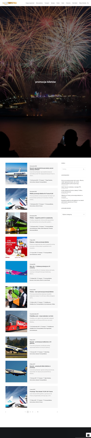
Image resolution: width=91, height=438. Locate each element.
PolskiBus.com (33, 304)
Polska (58, 3)
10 (37, 411)
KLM (37, 205)
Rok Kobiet (74, 3)
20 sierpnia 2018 (34, 226)
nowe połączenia (44, 228)
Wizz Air (42, 280)
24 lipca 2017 (34, 378)
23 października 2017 (35, 326)
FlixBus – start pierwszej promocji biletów (42, 291)
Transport (47, 3)
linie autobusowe (33, 228)
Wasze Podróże (82, 3)
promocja (51, 228)
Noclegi (53, 3)
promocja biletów (43, 182)
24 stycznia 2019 (34, 180)
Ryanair (37, 182)
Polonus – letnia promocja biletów (39, 242)
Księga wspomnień (30, 3)
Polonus (39, 254)
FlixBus (39, 228)
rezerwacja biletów (34, 230)
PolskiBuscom (47, 302)
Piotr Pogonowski (47, 328)
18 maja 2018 (33, 278)
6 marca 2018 (34, 302)
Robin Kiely (47, 352)
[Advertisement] (73, 230)
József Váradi (47, 280)
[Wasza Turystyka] (9, 3)
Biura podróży (39, 3)
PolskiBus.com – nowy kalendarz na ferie (41, 316)
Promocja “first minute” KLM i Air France (41, 391)
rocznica (31, 280)
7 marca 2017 (33, 400)
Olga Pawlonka (49, 180)
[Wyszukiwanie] (88, 3)
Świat (63, 3)
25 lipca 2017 (34, 352)
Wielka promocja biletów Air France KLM (41, 193)
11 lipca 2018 (34, 252)
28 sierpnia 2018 (34, 204)
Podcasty (68, 3)
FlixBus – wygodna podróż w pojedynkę (41, 218)
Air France (40, 205)
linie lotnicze (32, 182)
